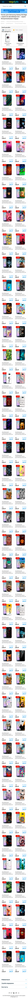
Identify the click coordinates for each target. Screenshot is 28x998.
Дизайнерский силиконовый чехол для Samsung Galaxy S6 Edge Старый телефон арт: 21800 (7, 573)
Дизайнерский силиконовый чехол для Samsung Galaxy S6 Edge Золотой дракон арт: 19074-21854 (7, 319)
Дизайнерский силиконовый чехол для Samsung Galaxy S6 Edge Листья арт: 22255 (7, 896)
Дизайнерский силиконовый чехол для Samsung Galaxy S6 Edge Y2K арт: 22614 (7, 711)
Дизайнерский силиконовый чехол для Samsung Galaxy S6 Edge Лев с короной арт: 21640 (7, 735)
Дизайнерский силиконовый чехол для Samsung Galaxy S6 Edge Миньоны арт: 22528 (20, 967)
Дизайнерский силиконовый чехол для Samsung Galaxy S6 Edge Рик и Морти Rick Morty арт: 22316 (20, 781)
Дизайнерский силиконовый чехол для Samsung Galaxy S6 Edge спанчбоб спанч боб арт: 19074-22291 (20, 319)
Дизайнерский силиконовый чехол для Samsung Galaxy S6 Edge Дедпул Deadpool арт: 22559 (7, 944)
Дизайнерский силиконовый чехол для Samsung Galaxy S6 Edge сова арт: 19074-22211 (20, 203)
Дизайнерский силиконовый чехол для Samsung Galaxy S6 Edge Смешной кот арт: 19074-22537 (20, 434)
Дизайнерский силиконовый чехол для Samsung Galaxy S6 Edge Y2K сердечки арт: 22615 (20, 619)
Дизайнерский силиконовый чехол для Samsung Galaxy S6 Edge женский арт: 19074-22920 (20, 157)
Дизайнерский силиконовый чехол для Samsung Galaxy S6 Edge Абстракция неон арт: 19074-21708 (7, 87)
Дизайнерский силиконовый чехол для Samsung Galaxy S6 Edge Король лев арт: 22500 (20, 643)
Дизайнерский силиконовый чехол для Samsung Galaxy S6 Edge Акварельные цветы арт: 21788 (20, 758)
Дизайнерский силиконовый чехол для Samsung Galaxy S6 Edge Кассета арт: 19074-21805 (20, 342)
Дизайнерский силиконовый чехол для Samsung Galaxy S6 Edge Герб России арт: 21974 (20, 527)
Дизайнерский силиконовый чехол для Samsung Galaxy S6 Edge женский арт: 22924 (20, 689)
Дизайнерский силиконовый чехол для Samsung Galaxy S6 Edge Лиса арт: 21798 (7, 665)
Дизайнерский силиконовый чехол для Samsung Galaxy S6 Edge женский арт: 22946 (7, 874)
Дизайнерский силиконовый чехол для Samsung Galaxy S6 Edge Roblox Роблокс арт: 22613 (20, 828)
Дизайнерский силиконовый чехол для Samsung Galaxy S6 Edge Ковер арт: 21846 (7, 549)
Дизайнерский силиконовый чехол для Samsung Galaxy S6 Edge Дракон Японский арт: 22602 (20, 851)
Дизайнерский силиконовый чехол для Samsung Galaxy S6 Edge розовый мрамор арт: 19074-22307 (20, 388)
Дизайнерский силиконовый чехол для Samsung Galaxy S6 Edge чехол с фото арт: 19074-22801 (7, 504)
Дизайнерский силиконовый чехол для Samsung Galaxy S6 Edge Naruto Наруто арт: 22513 (20, 712)
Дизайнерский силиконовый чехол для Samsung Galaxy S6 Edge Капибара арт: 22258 (20, 573)
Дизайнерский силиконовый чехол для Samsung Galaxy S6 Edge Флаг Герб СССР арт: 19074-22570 (7, 411)
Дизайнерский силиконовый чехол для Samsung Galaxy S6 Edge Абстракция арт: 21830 (7, 643)
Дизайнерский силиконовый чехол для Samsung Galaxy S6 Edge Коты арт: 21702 (7, 526)
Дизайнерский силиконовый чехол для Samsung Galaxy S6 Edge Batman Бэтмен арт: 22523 (7, 828)
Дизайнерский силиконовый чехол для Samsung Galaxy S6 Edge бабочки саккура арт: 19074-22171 (20, 365)
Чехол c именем (19, 29)
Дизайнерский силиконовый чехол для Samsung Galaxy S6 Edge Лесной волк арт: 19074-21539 (7, 272)
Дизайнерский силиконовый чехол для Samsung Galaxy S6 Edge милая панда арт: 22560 (20, 805)
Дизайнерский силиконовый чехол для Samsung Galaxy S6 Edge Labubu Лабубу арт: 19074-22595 (20, 226)
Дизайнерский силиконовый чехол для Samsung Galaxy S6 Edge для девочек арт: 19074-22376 (7, 342)
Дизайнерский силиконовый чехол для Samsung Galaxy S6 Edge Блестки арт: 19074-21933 (7, 157)
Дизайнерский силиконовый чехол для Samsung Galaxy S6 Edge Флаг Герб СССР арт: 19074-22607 (7, 180)
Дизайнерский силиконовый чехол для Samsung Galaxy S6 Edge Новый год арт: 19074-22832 (20, 87)
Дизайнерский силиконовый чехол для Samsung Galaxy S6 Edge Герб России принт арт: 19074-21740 (7, 203)
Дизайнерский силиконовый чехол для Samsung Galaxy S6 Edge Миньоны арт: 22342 (7, 619)
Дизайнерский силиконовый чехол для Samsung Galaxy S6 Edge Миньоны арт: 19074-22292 (7, 249)
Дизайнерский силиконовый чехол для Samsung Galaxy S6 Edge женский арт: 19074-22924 (7, 365)
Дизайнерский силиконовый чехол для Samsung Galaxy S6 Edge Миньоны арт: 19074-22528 (7, 295)
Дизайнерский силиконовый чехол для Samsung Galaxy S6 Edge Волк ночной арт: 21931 (20, 920)
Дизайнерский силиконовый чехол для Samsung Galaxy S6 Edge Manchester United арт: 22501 (20, 550)
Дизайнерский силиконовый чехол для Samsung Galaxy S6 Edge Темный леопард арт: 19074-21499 (7, 457)
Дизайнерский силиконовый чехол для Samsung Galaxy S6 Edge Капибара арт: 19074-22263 (20, 272)
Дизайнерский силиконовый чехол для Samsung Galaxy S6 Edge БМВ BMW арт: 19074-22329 (20, 133)
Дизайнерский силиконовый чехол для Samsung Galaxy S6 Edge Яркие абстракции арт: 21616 (7, 851)
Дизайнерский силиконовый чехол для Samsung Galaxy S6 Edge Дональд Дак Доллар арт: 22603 (7, 758)
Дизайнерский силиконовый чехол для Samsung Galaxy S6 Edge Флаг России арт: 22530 (7, 781)
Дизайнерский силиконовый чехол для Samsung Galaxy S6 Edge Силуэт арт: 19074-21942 (7, 388)
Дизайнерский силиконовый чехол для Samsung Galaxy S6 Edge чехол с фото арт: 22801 (7, 689)
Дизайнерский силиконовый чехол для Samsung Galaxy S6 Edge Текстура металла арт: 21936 (20, 666)
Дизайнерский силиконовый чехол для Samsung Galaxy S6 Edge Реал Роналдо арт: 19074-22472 (7, 481)
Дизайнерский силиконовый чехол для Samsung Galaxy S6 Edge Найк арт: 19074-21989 (20, 295)
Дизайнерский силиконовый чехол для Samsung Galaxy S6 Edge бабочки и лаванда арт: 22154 (7, 805)
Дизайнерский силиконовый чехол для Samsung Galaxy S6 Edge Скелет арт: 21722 (20, 896)
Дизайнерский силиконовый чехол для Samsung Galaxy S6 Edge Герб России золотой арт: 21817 (7, 967)
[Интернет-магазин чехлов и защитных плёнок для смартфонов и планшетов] (13, 2)
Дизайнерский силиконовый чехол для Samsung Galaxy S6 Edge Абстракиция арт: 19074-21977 (7, 434)
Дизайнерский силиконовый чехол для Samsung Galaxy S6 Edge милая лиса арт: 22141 (7, 920)
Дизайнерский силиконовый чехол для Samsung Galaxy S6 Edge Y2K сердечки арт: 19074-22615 (20, 411)
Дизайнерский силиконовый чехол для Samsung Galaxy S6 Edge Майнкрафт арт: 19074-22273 (20, 180)
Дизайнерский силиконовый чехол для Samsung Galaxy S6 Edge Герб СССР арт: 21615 (20, 944)
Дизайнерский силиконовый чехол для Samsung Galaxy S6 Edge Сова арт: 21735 (7, 595)
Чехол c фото (8, 29)
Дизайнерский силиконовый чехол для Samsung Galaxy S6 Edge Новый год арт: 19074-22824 (7, 64)
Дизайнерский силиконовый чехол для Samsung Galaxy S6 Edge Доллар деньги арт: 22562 (20, 596)
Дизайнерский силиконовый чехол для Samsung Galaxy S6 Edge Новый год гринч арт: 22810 (20, 874)
